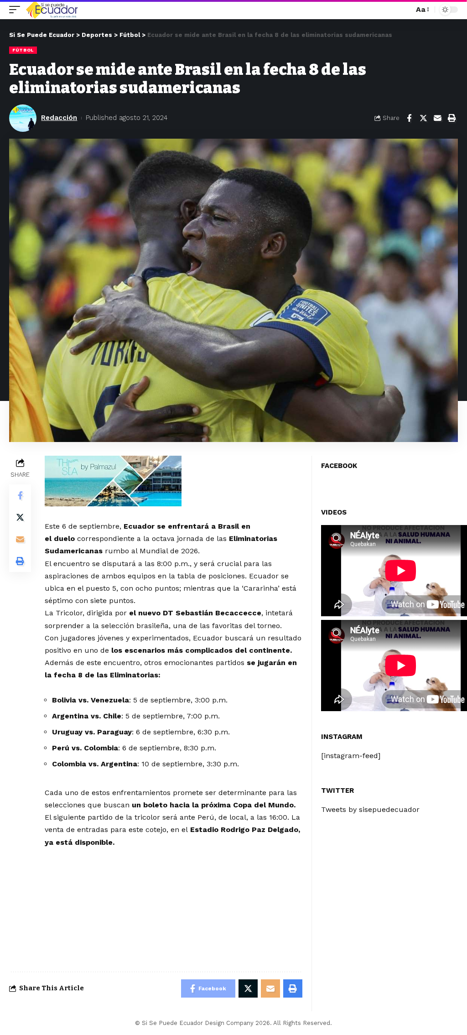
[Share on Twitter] (423, 118)
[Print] (451, 118)
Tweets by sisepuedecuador (370, 809)
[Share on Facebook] (409, 118)
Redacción (59, 118)
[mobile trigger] (17, 9)
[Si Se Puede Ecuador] (51, 9)
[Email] (437, 118)
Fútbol (23, 49)
